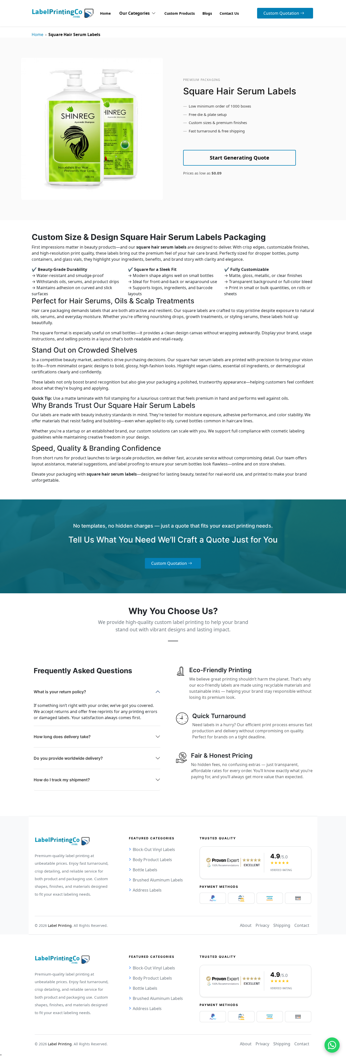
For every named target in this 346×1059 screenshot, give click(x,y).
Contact (301, 925)
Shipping (281, 925)
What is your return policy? (60, 691)
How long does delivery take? (62, 736)
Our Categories (135, 13)
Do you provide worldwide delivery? (68, 758)
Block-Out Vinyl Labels (154, 849)
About (246, 925)
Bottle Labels (145, 870)
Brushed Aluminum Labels (158, 880)
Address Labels (147, 890)
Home (37, 34)
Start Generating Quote (239, 157)
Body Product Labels (152, 859)
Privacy (262, 925)
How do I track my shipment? (62, 779)
